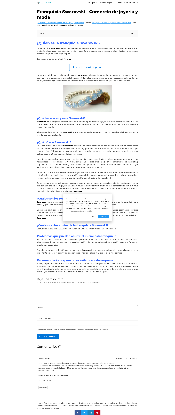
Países (119, 3)
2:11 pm (134, 358)
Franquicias (92, 3)
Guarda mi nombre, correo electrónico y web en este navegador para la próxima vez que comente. (73, 329)
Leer (92, 216)
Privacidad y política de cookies (80, 211)
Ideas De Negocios (107, 3)
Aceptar (103, 216)
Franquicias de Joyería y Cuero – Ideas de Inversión (111, 23)
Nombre (40, 308)
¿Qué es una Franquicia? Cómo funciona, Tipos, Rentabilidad (60, 23)
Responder (43, 387)
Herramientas (129, 3)
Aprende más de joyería (87, 67)
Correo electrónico (46, 318)
